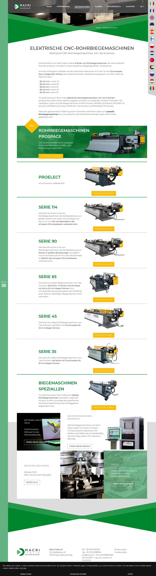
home (98, 28)
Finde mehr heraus (51, 156)
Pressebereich (114, 6)
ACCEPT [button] (130, 574)
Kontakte (130, 6)
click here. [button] (23, 568)
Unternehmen (63, 6)
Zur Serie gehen (103, 229)
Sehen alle (32, 482)
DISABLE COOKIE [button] (25, 574)
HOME (49, 6)
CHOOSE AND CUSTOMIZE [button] (78, 574)
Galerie (98, 6)
